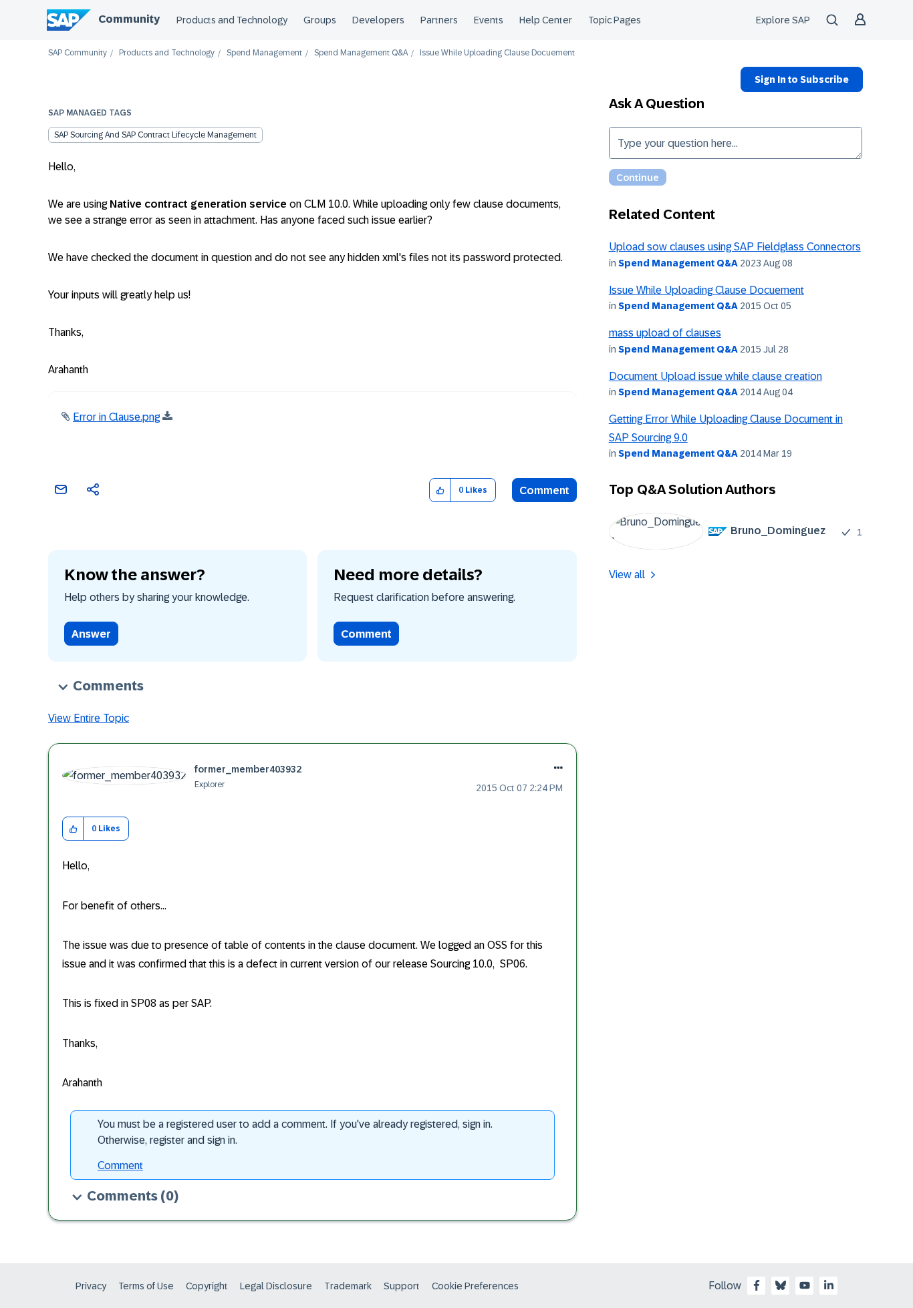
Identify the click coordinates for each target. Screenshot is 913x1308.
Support (402, 1286)
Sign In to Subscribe (802, 79)
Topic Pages (614, 20)
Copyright (207, 1286)
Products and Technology (231, 20)
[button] (440, 490)
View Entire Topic (88, 718)
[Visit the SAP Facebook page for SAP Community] (756, 1285)
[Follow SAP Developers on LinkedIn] (828, 1285)
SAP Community (77, 53)
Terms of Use (146, 1286)
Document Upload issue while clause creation (715, 376)
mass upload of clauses (665, 333)
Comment (544, 490)
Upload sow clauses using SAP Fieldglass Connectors (735, 246)
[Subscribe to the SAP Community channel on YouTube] (804, 1285)
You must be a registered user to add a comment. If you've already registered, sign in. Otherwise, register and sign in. (295, 1132)
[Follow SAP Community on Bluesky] (780, 1285)
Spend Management (264, 53)
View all (627, 574)
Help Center (545, 20)
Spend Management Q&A (361, 53)
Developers (378, 20)
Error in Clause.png (116, 417)
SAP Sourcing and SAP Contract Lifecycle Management (155, 135)
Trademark (348, 1286)
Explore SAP (783, 20)
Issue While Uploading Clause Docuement (706, 290)
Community (129, 19)
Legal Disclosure (276, 1286)
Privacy (91, 1286)
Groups (319, 20)
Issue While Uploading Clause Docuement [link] (497, 53)
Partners (439, 20)
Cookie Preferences (475, 1286)
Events (488, 20)
